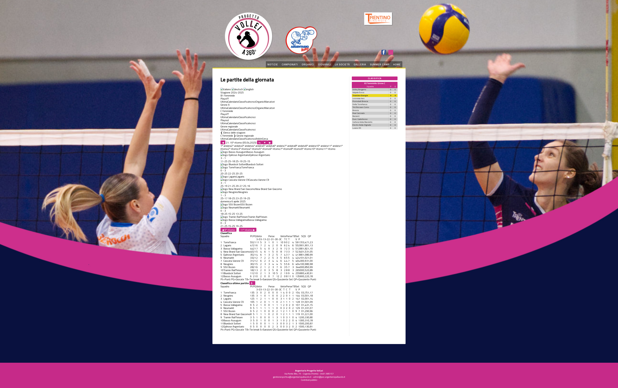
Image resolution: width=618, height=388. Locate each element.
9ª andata (310, 146)
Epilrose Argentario (259, 155)
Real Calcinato (358, 113)
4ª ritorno (254, 149)
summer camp (379, 64)
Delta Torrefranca (359, 104)
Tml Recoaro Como (360, 107)
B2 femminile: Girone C (374, 83)
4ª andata (257, 146)
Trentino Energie (360, 95)
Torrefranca (247, 167)
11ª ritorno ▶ (247, 230)
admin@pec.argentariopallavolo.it (329, 376)
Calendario (233, 102)
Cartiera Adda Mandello (362, 122)
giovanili (324, 64)
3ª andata (247, 146)
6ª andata (279, 146)
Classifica (244, 102)
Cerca (265, 139)
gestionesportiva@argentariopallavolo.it (292, 376)
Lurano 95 (356, 127)
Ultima (224, 102)
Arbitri (259, 139)
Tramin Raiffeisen (257, 217)
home (397, 64)
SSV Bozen (246, 204)
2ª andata (236, 146)
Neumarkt (244, 207)
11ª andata (334, 146)
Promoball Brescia (360, 101)
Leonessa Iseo (358, 98)
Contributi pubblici (309, 380)
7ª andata (289, 146)
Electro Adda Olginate (361, 124)
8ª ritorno (296, 149)
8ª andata (300, 146)
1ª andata (225, 146)
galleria (360, 64)
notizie (272, 64)
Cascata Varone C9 (259, 180)
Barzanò (356, 116)
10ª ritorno (317, 149)
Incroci (252, 102)
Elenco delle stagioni (234, 132)
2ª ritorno (233, 149)
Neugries (243, 192)
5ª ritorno (264, 149)
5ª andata (268, 146)
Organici (260, 102)
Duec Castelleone (360, 119)
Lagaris (240, 176)
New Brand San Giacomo (268, 189)
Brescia (355, 110)
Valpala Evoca (358, 92)
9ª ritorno (306, 149)
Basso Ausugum (255, 152)
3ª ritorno (243, 149)
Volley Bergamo (359, 89)
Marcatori (269, 102)
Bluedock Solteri (254, 164)
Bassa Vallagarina (257, 220)
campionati (290, 64)
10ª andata (322, 146)
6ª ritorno (275, 149)
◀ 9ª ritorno (228, 230)
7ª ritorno (285, 149)
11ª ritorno (329, 149)
